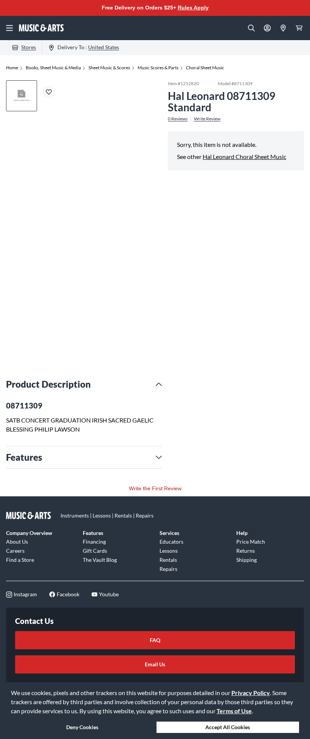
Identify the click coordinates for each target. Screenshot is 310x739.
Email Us (155, 664)
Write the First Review (155, 488)
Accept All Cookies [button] (227, 727)
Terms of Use (234, 710)
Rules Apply (193, 8)
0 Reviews (178, 119)
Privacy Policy (250, 692)
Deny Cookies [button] (82, 727)
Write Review (207, 119)
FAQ (155, 640)
